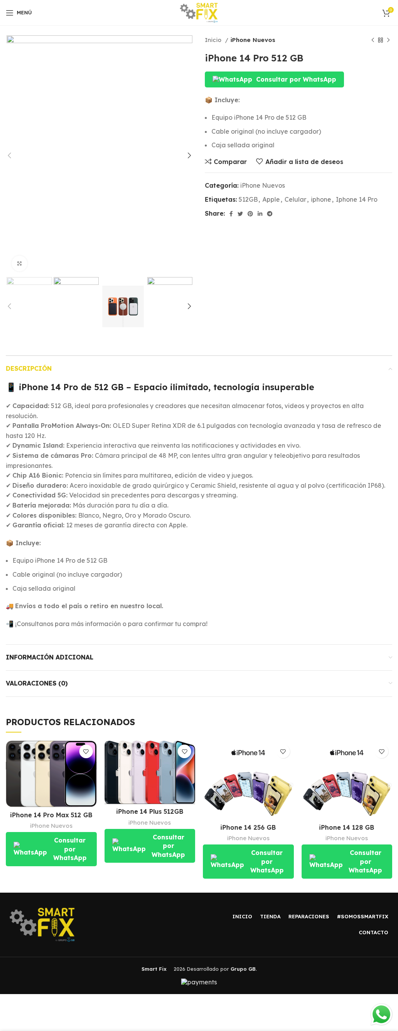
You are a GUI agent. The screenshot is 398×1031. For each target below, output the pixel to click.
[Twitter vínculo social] (240, 214)
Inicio (214, 40)
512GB (248, 199)
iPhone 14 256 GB (248, 827)
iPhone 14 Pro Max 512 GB (51, 815)
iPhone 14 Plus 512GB (149, 811)
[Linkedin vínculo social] (260, 214)
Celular (295, 199)
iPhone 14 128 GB (346, 827)
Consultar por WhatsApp (296, 79)
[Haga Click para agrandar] (19, 263)
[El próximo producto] (388, 40)
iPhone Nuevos (252, 40)
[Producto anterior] (373, 40)
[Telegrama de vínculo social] (270, 214)
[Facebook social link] (231, 214)
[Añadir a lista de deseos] (86, 751)
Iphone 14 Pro (356, 199)
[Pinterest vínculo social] (250, 214)
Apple (271, 199)
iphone (321, 199)
